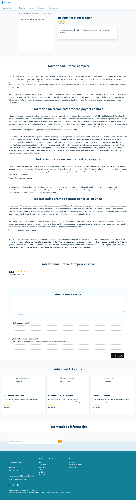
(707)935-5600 (13, 471)
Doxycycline (42, 467)
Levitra (41, 469)
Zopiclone (42, 472)
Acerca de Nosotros (75, 465)
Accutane (27, 13)
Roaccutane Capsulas (99, 376)
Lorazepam (42, 465)
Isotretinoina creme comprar (42, 13)
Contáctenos (73, 467)
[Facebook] (13, 484)
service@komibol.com (15, 462)
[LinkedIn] (17, 484)
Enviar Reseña (118, 356)
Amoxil (41, 462)
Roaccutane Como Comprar (12, 376)
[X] (9, 484)
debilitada (41, 187)
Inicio (21, 13)
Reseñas (71, 462)
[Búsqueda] (60, 441)
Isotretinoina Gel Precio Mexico (58, 376)
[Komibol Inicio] (8, 2)
